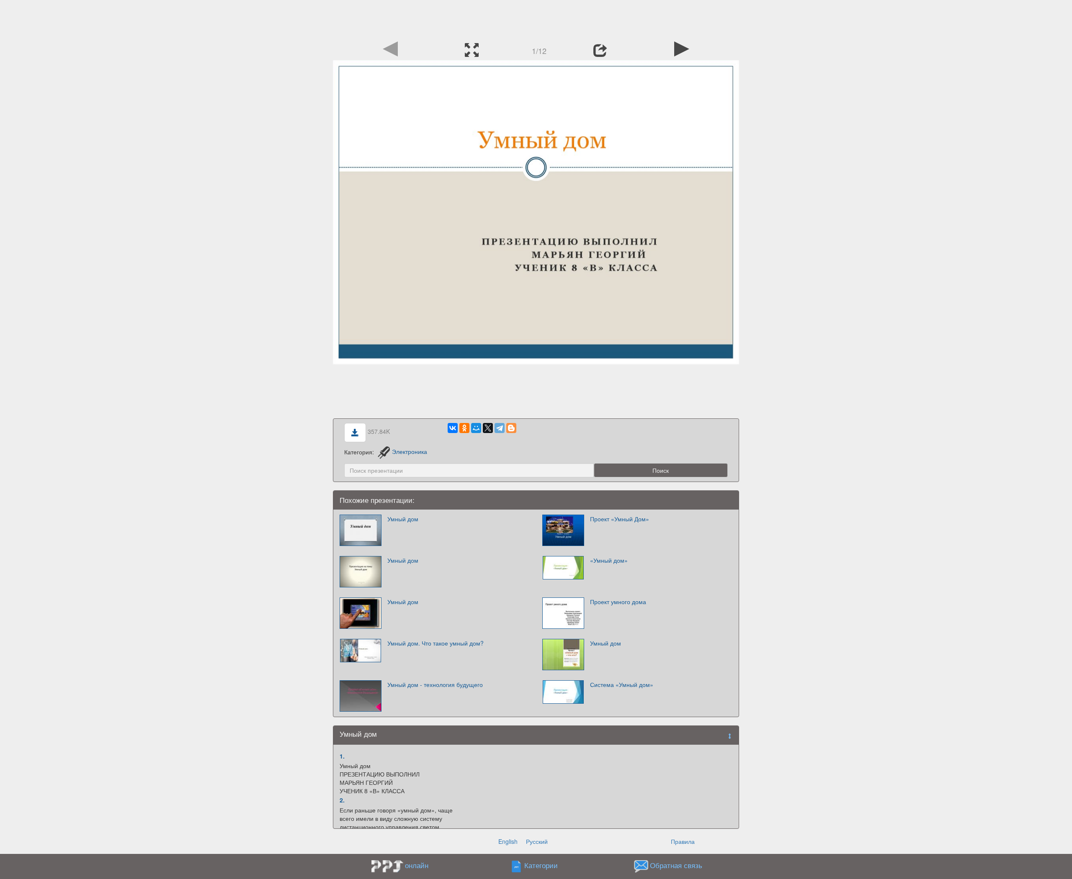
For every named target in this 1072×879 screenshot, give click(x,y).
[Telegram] (500, 428)
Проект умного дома (618, 601)
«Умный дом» (609, 560)
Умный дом (402, 519)
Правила (683, 841)
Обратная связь (676, 865)
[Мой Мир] (476, 428)
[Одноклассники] (464, 428)
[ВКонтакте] (453, 428)
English (508, 841)
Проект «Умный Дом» (619, 519)
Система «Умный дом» (621, 684)
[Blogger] (511, 428)
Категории (541, 865)
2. (342, 800)
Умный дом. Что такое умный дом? (435, 643)
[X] (488, 428)
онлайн (416, 865)
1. (342, 756)
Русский (537, 841)
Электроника (409, 451)
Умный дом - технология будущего (435, 684)
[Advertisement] (536, 19)
